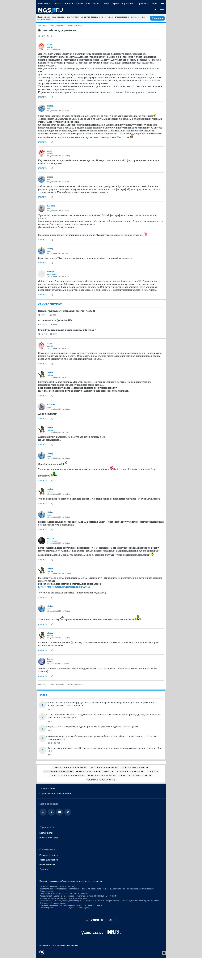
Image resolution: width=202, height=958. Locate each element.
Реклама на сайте (48, 855)
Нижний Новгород (48, 837)
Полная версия (47, 788)
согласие (136, 17)
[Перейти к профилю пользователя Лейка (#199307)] (41, 374)
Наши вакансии (47, 864)
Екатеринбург (46, 833)
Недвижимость (45, 3)
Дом (88, 3)
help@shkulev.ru (61, 908)
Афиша (116, 3)
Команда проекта (48, 859)
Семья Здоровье (57, 26)
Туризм (105, 3)
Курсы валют (128, 3)
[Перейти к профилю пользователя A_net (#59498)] (41, 46)
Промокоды (143, 3)
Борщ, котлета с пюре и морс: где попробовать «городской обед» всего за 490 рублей (93, 726)
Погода (79, 3)
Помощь (43, 869)
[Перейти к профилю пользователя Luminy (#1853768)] (41, 661)
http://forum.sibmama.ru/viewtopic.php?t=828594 (64, 586)
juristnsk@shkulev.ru (112, 905)
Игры (154, 3)
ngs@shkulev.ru (74, 903)
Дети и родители (74, 26)
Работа (58, 3)
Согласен (157, 18)
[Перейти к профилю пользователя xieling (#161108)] (41, 108)
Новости (69, 3)
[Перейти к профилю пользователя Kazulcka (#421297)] (41, 208)
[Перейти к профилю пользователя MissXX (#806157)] (41, 540)
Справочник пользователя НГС (55, 793)
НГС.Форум (42, 26)
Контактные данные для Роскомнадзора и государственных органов (70, 881)
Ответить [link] (42, 97)
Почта (96, 3)
